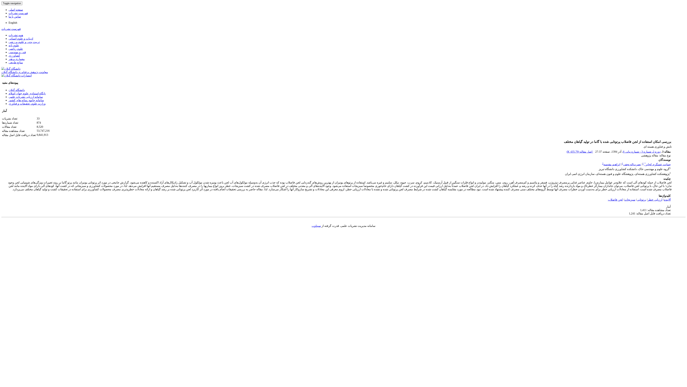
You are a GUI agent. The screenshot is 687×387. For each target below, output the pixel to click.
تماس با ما (15, 16)
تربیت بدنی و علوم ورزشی (24, 42)
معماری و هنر (17, 59)
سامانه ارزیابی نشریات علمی (26, 96)
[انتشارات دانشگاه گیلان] (16, 75)
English (13, 22)
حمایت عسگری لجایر (657, 164)
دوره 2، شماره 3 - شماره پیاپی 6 (642, 151)
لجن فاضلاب (615, 199)
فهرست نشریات (18, 13)
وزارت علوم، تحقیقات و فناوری (27, 103)
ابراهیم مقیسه (611, 164)
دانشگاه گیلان (17, 90)
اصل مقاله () (580, 151)
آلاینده (667, 199)
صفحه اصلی (16, 9)
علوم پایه (14, 45)
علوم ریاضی (16, 48)
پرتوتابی (641, 199)
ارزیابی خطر (655, 199)
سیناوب (316, 225)
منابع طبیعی (16, 62)
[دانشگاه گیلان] (10, 68)
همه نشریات (16, 35)
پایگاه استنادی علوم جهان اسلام (27, 93)
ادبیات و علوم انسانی (21, 38)
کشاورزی (14, 55)
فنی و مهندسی (17, 52)
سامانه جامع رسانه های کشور (26, 100)
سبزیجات (629, 199)
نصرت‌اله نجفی (632, 164)
